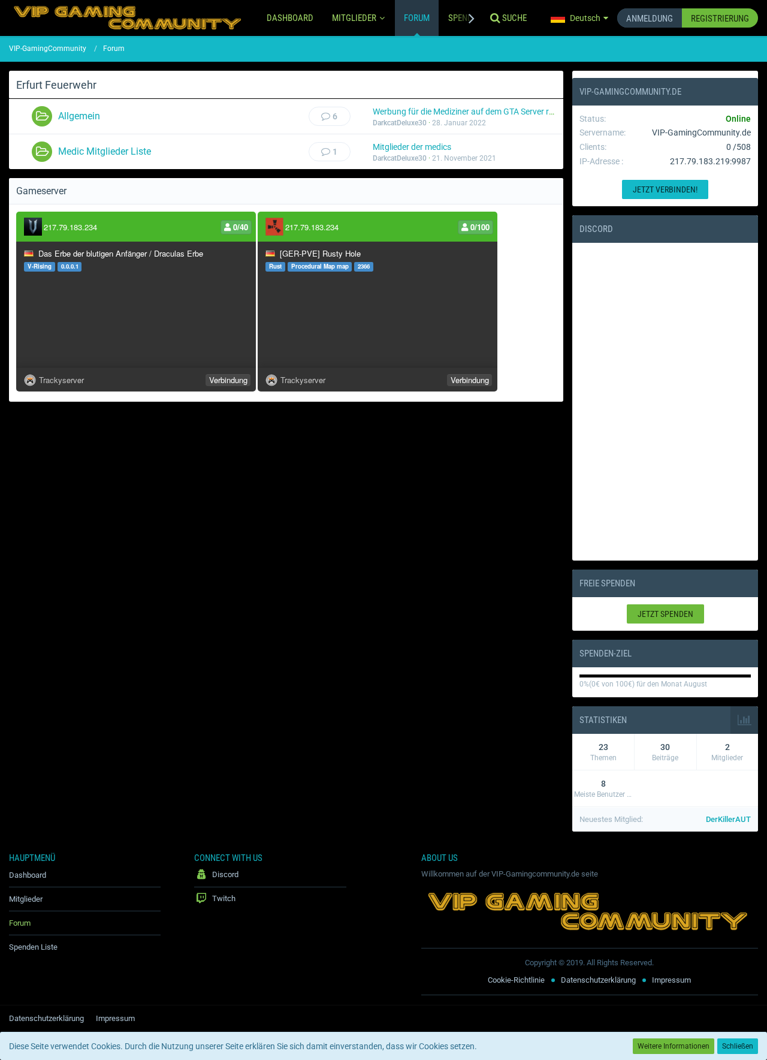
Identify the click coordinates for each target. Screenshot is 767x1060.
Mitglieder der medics (412, 147)
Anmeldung (649, 18)
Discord (596, 229)
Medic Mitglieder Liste (104, 151)
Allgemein (79, 116)
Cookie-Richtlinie (516, 979)
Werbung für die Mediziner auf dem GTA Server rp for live (476, 111)
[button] (579, 18)
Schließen (737, 1046)
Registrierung (720, 18)
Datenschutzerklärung (598, 979)
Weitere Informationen (673, 1046)
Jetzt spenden (665, 614)
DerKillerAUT (728, 819)
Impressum (671, 979)
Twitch (222, 898)
